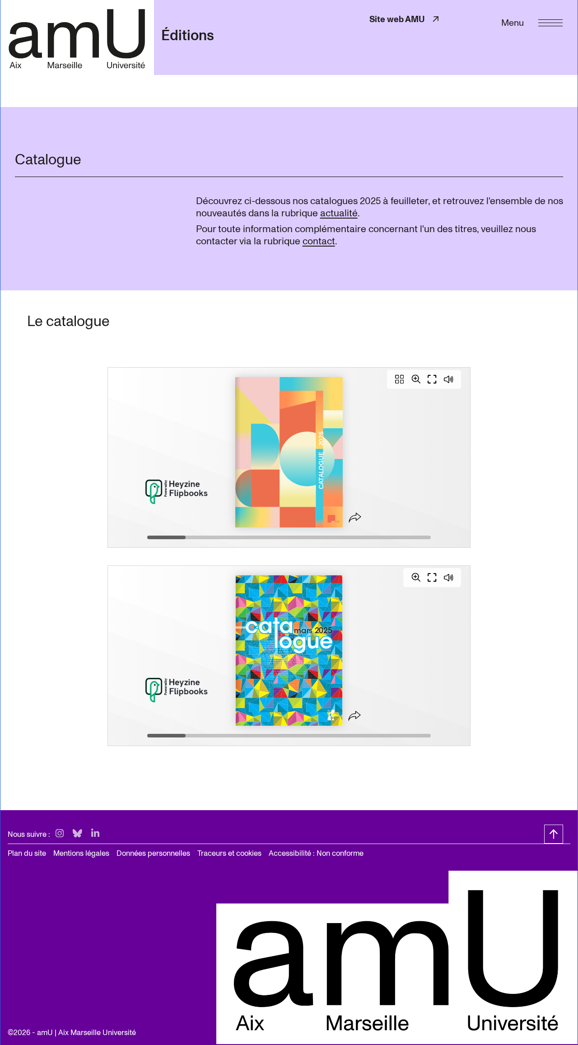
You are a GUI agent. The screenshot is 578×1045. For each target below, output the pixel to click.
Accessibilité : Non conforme (316, 853)
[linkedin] (95, 833)
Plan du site (27, 853)
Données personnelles (153, 853)
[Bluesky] (77, 833)
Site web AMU (405, 19)
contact (319, 241)
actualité (339, 213)
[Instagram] (60, 833)
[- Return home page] (77, 37)
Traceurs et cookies (229, 853)
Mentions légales (81, 853)
